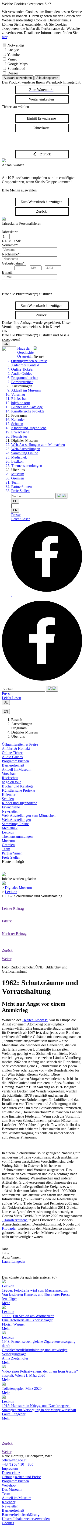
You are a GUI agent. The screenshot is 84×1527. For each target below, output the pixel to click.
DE (15, 501)
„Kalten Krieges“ (35, 1020)
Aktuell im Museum (26, 390)
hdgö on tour (20, 403)
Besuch (16, 720)
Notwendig (15, 45)
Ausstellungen (21, 724)
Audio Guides (21, 373)
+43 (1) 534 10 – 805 (17, 1464)
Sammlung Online (24, 453)
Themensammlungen (26, 466)
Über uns (18, 736)
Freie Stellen (20, 491)
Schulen (17, 424)
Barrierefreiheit (22, 382)
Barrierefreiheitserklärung (20, 1515)
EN (15, 510)
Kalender (18, 420)
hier (4, 37)
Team (15, 482)
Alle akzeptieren (47, 78)
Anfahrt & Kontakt (25, 365)
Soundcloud (16, 68)
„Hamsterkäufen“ (15, 1220)
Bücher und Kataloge (27, 407)
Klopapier (9, 1228)
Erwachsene (20, 432)
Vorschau (18, 394)
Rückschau (19, 399)
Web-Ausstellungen (25, 449)
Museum (17, 474)
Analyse (13, 50)
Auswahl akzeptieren (18, 78)
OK (6, 344)
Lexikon (17, 461)
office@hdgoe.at (14, 1460)
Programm (19, 728)
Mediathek (19, 457)
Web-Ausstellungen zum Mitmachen (38, 445)
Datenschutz (11, 1473)
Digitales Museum (24, 732)
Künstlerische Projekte (27, 411)
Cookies (8, 1523)
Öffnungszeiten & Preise (29, 361)
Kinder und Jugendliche (28, 428)
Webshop (9, 1485)
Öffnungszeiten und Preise (21, 1477)
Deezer (12, 73)
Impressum (10, 1468)
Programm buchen (24, 378)
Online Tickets (22, 369)
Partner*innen (21, 487)
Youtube (13, 55)
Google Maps (17, 64)
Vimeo (12, 59)
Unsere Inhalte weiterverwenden (26, 1519)
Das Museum (11, 1489)
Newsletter (19, 436)
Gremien (17, 478)
